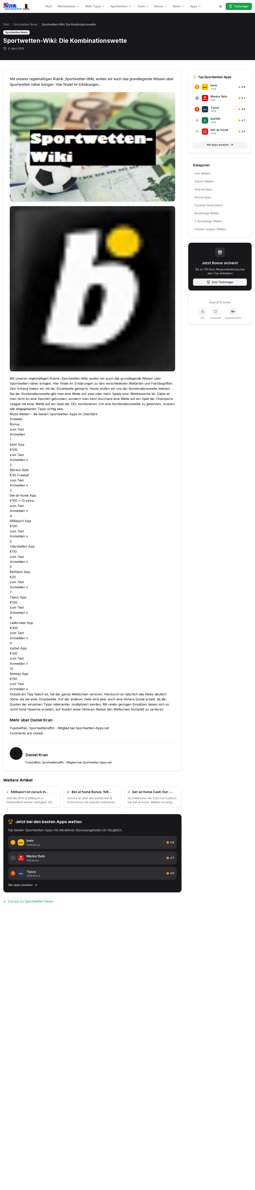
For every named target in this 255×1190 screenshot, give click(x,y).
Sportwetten (119, 6)
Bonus (158, 6)
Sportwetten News (25, 24)
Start (48, 6)
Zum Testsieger (222, 282)
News (177, 6)
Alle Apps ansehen (217, 144)
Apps (193, 6)
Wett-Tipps (93, 6)
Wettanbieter (67, 6)
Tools (141, 6)
